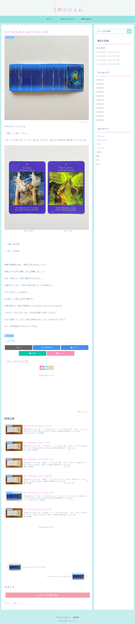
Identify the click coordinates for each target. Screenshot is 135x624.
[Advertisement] (46, 392)
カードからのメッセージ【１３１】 (108, 52)
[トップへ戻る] (132, 621)
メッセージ (10, 335)
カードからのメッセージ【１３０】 (108, 56)
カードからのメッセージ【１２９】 (108, 60)
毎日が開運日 (101, 48)
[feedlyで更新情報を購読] (47, 368)
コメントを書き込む (48, 595)
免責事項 (76, 617)
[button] (60, 353)
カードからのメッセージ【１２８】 (108, 64)
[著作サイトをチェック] (42, 368)
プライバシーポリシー (63, 617)
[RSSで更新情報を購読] (51, 368)
